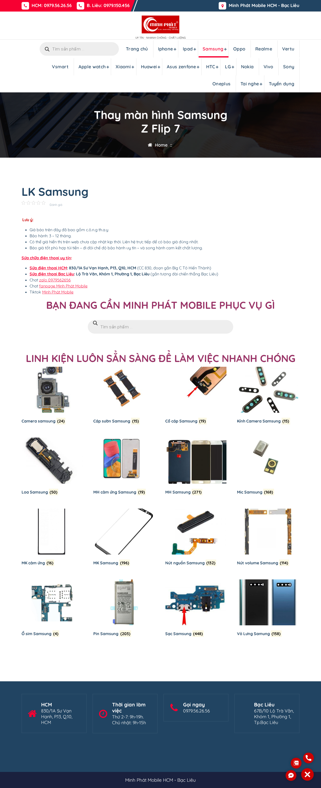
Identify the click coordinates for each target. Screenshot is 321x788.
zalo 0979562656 (55, 279)
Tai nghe (249, 84)
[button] (307, 774)
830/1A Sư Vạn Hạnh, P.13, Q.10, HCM (56, 716)
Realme (263, 49)
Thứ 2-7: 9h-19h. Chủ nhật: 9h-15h (129, 719)
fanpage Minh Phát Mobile (63, 285)
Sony (288, 67)
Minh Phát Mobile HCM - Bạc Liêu (264, 5)
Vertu (288, 49)
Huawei (149, 67)
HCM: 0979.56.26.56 (52, 5)
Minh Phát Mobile (57, 291)
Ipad (188, 49)
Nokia (247, 67)
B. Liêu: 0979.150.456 (108, 5)
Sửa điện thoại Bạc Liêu (52, 273)
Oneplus (221, 84)
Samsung (213, 49)
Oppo (239, 49)
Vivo (268, 67)
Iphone (165, 49)
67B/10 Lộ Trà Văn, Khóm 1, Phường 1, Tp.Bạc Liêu (274, 716)
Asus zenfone (181, 67)
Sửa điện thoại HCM (48, 267)
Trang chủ (137, 49)
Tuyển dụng (281, 84)
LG (228, 67)
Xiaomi (123, 67)
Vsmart (60, 67)
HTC (210, 67)
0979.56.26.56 (196, 711)
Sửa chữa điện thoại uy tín (46, 257)
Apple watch (92, 67)
